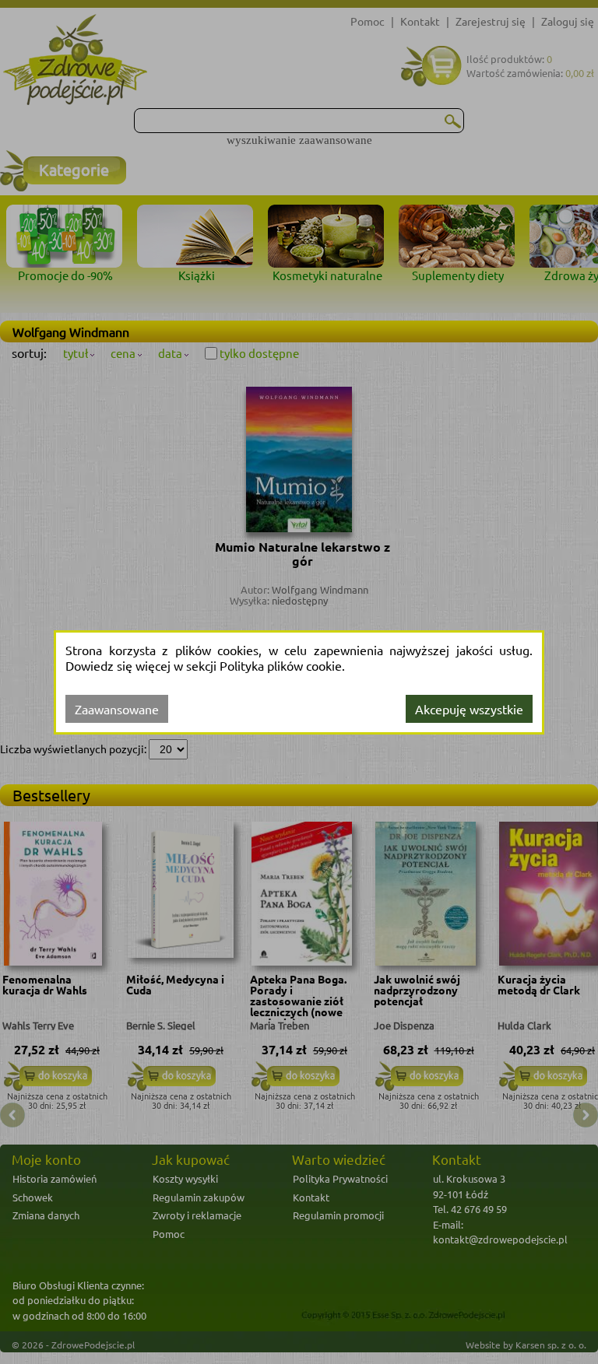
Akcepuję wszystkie (469, 709)
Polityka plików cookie (281, 665)
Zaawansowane (117, 709)
